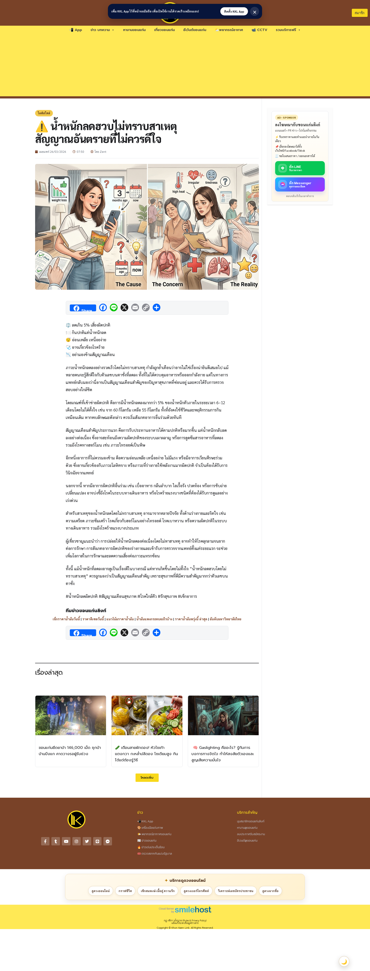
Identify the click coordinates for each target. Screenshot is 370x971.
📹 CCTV (259, 30)
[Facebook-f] (45, 841)
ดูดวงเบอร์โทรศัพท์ (196, 891)
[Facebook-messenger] (107, 841)
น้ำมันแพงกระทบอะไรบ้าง (154, 619)
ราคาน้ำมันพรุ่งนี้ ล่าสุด (191, 619)
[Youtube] (66, 841)
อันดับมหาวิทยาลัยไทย (225, 619)
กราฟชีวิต (125, 891)
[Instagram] (76, 841)
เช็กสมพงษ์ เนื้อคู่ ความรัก (158, 891)
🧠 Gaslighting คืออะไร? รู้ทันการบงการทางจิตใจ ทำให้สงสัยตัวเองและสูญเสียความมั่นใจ (222, 754)
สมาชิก (359, 12)
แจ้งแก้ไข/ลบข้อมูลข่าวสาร (185, 923)
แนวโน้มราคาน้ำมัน (120, 619)
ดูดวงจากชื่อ (270, 891)
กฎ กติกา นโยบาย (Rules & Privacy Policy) (185, 920)
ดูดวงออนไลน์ (101, 891)
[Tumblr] (55, 841)
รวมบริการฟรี (286, 30)
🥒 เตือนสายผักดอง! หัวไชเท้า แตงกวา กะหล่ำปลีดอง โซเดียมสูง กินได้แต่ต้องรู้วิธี (146, 754)
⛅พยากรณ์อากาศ (229, 30)
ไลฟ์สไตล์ (44, 113)
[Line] (97, 841)
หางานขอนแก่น (134, 30)
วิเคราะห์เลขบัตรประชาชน (235, 891)
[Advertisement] (185, 66)
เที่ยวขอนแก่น (164, 30)
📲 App (75, 30)
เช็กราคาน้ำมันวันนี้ (66, 619)
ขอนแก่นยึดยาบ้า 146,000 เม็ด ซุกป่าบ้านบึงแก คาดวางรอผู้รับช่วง (70, 751)
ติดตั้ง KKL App (234, 11)
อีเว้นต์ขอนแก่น (194, 30)
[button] (147, 778)
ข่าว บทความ (100, 30)
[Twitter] (87, 841)
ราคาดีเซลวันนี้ (93, 619)
